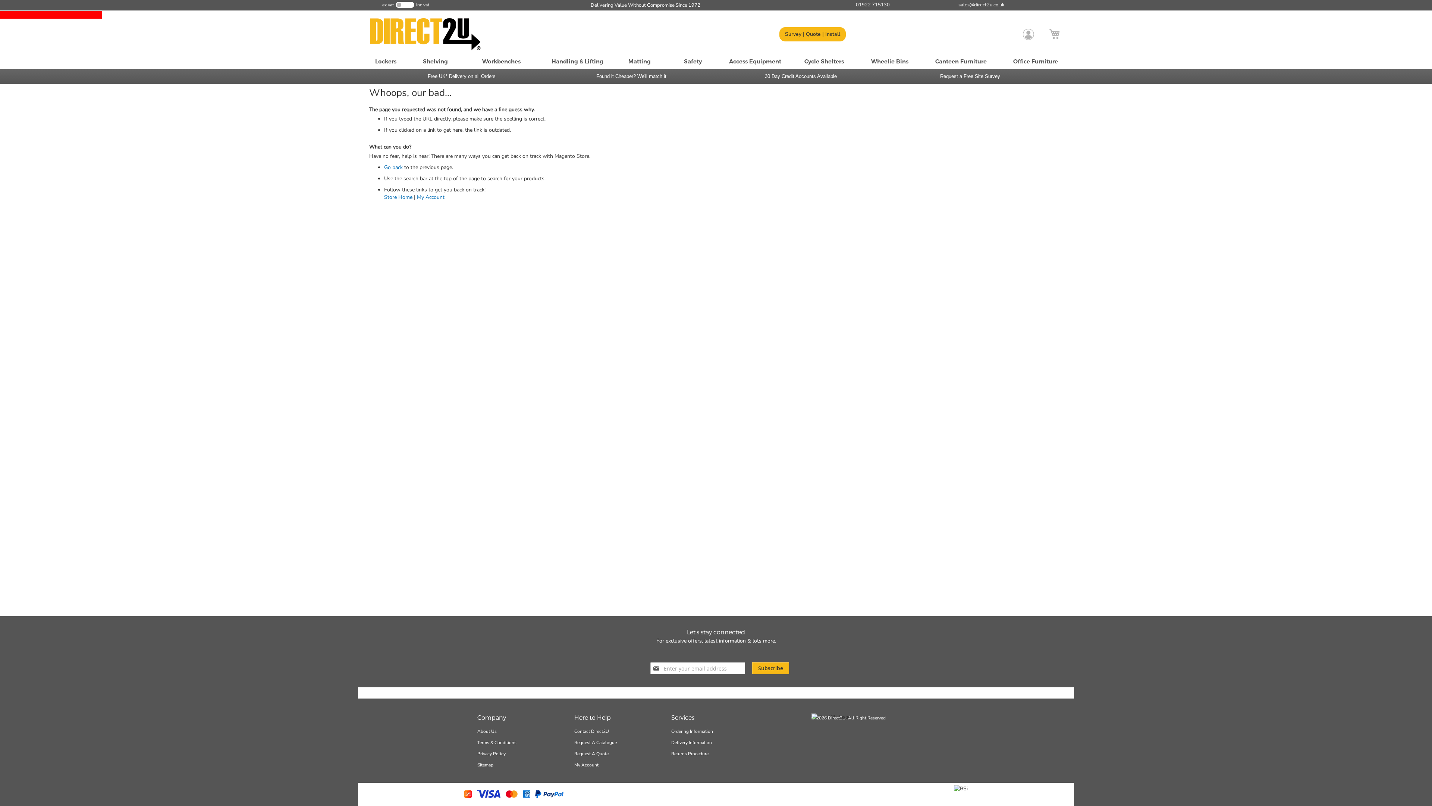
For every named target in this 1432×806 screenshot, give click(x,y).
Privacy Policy (491, 754)
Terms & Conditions (496, 743)
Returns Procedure (690, 754)
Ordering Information (692, 731)
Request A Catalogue (595, 743)
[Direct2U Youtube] (721, 653)
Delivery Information (691, 743)
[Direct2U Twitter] (707, 653)
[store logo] (434, 34)
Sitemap (485, 765)
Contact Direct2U (591, 731)
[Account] (1028, 34)
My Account (431, 197)
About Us (487, 731)
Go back (393, 167)
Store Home (398, 197)
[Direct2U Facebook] (694, 653)
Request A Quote (591, 754)
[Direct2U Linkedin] (735, 653)
